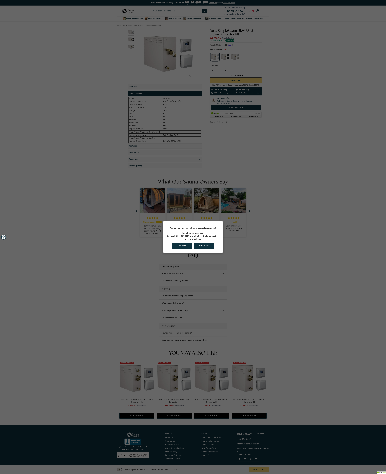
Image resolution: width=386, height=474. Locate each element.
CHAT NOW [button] (204, 246)
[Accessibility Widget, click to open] (3, 237)
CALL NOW (182, 246)
